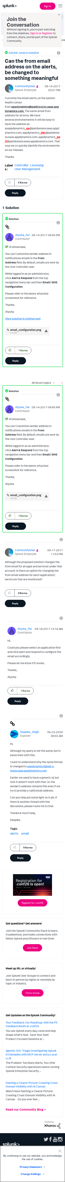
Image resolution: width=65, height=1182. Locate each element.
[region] (32, 1164)
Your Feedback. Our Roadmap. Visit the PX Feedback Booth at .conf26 (31, 1024)
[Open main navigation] (60, 5)
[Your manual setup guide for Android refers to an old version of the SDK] (61, 383)
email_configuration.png (25, 330)
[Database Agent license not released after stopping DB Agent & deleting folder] (54, 383)
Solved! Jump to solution (23, 52)
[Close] (60, 1151)
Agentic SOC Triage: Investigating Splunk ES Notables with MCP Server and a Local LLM (31, 1054)
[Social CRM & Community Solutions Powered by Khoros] (52, 1124)
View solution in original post (23, 318)
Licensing (37, 165)
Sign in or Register (41, 33)
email (25, 833)
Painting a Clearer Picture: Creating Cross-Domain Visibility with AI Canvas (32, 1084)
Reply (15, 192)
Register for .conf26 (32, 902)
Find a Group (33, 992)
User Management (27, 168)
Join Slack (32, 947)
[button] (58, 53)
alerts (14, 833)
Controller (22, 165)
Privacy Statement (31, 1166)
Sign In (47, 6)
